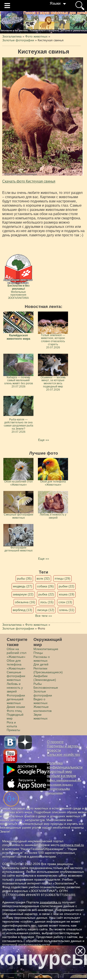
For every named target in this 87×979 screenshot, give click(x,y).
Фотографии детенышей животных (16, 699)
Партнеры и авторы (63, 746)
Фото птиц (14, 711)
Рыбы (37, 684)
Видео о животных (40, 701)
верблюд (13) (22, 610)
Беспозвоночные (45, 687)
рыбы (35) (24, 578)
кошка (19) (66, 594)
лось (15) (47, 602)
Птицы (38, 653)
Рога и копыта (12, 724)
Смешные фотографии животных (16, 676)
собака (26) (45, 586)
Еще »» (43, 440)
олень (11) (66, 610)
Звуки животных (40, 716)
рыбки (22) (66, 586)
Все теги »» (43, 615)
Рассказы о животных (41, 658)
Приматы (13, 730)
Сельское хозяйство (63, 755)
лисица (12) (45, 610)
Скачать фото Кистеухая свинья (28, 181)
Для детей (40, 664)
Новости (54, 750)
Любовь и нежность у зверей (15, 687)
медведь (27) (22, 586)
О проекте (55, 742)
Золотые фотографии (42, 693)
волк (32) (43, 578)
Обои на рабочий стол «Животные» (16, 653)
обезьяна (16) (25, 602)
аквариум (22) (23, 594)
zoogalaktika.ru (50, 902)
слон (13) (65, 602)
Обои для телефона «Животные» (16, 664)
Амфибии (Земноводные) (44, 678)
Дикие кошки (16, 707)
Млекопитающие (45, 649)
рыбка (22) (46, 594)
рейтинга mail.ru (72, 845)
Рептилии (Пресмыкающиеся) (48, 670)
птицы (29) (62, 578)
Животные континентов (42, 708)
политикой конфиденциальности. (26, 944)
